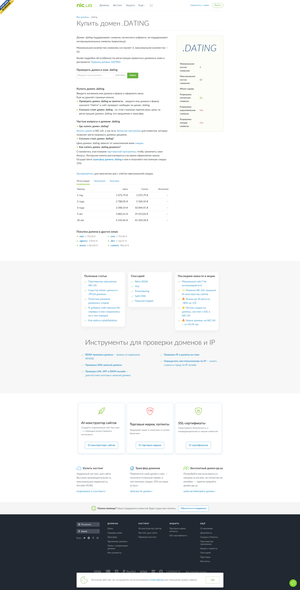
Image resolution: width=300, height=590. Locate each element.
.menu (82, 245)
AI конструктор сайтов (149, 528)
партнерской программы (121, 151)
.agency (83, 241)
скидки (139, 143)
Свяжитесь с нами (199, 5)
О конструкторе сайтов (101, 445)
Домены (104, 5)
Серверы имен (115, 533)
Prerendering (142, 291)
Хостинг (117, 5)
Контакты (205, 561)
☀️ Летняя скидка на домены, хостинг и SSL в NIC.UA (196, 312)
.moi (81, 236)
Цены (110, 528)
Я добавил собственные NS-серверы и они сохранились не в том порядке (104, 312)
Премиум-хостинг (147, 537)
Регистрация (83, 181)
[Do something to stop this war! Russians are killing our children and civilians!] (7, 7)
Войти (218, 5)
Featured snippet (144, 301)
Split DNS (140, 296)
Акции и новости (208, 548)
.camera (114, 245)
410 (137, 286)
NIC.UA (84, 5)
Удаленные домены (117, 541)
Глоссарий (205, 553)
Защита (130, 5)
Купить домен (85, 131)
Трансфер (114, 181)
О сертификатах (198, 445)
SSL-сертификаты (178, 536)
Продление (99, 181)
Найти (133, 75)
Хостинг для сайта (147, 533)
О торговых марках (150, 445)
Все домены (83, 17)
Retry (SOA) (141, 281)
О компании (206, 528)
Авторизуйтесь (85, 173)
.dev (112, 241)
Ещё (140, 5)
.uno (112, 236)
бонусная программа (129, 131)
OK (213, 580)
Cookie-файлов (156, 580)
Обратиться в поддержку (193, 508)
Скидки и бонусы (209, 537)
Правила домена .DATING (106, 62)
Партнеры (205, 557)
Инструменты (115, 553)
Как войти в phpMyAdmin (102, 320)
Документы (206, 533)
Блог (79, 538)
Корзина (151, 5)
